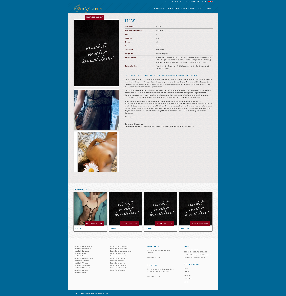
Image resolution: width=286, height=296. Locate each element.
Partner (186, 272)
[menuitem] (173, 1)
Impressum (187, 275)
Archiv (186, 268)
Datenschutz (188, 278)
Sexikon (186, 282)
